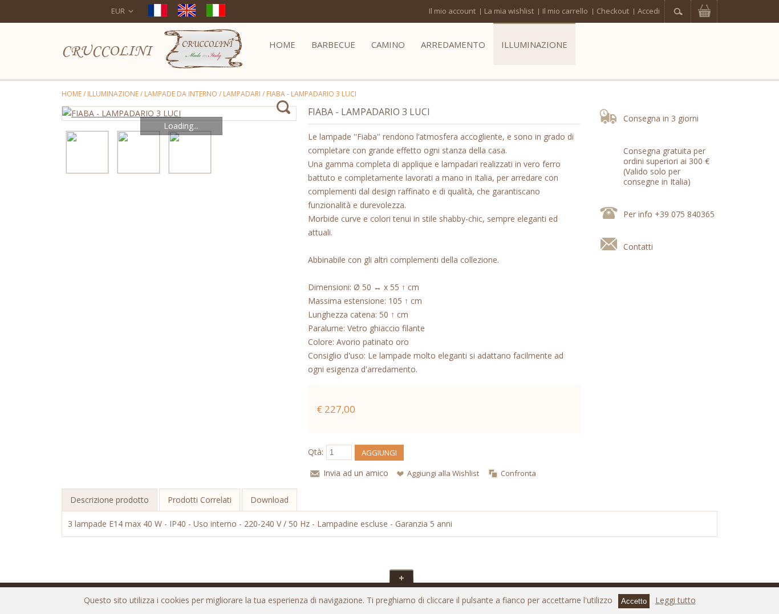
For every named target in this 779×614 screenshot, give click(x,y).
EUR (118, 11)
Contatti (638, 246)
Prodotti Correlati (200, 499)
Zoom (283, 107)
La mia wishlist (509, 11)
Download (269, 499)
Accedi (649, 11)
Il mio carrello (565, 11)
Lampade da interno (180, 94)
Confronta (518, 473)
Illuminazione (113, 94)
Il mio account (452, 11)
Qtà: (315, 451)
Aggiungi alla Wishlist (443, 473)
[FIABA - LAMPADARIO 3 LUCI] (179, 113)
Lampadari (242, 94)
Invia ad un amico (355, 472)
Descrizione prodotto (109, 499)
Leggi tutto (675, 600)
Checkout (613, 11)
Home (72, 94)
